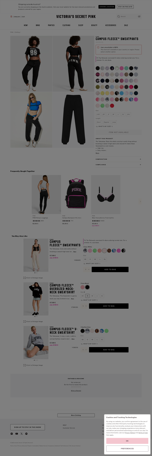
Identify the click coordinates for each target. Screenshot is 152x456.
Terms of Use (143, 433)
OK (127, 441)
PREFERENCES (127, 449)
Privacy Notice (130, 433)
